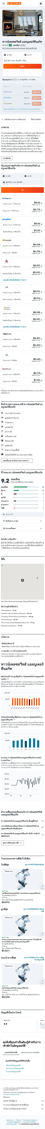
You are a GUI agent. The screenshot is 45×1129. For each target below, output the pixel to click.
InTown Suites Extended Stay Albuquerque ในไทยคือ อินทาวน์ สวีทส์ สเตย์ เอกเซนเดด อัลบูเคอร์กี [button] (22, 941)
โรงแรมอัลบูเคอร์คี (11, 1124)
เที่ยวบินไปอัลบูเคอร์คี (13, 1065)
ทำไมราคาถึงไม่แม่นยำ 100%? (15, 1109)
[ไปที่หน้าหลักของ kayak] (14, 3)
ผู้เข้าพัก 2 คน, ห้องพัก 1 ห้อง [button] (15, 60)
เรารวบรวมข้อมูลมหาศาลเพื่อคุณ (16, 1105)
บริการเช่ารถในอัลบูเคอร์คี (15, 1068)
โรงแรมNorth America (29, 1120)
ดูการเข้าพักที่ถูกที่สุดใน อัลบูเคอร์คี (34, 910)
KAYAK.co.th (10, 1120)
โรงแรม (18, 1120)
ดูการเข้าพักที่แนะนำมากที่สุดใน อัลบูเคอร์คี (34, 959)
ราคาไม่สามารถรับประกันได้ (11, 1094)
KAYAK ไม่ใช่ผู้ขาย (10, 1101)
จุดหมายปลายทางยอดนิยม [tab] (30, 1052)
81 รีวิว (22, 45)
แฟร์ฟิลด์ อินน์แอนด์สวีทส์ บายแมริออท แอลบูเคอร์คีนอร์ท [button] (21, 893)
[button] (3, 3)
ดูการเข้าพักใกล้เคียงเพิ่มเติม (34, 865)
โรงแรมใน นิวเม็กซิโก (29, 1122)
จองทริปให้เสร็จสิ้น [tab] (11, 1052)
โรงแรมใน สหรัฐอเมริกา (14, 1122)
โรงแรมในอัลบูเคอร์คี (13, 1072)
